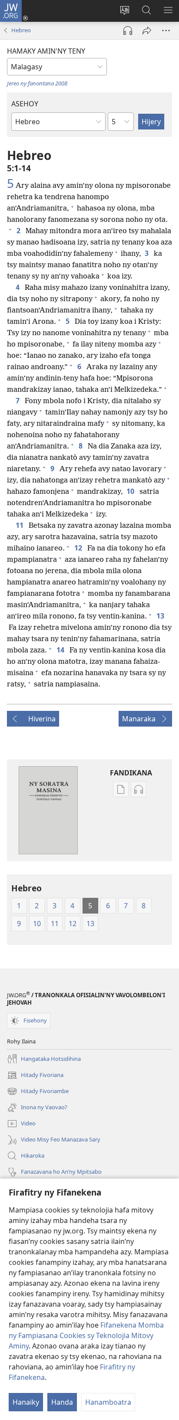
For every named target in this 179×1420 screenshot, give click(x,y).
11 (20, 525)
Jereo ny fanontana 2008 (37, 83)
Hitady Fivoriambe (38, 1092)
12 (79, 547)
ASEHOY (24, 104)
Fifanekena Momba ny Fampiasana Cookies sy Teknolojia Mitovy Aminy (86, 1335)
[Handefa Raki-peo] (128, 30)
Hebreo (21, 30)
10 (131, 491)
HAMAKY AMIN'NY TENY (46, 51)
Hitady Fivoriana (35, 1075)
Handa (62, 1402)
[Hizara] (147, 30)
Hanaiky (26, 1402)
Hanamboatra (108, 1402)
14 (61, 649)
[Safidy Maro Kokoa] (166, 30)
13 (161, 615)
